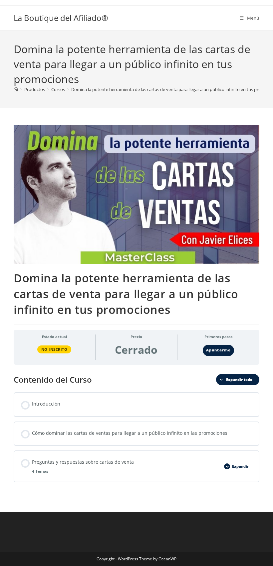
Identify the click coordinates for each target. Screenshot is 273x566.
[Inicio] (16, 89)
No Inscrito (54, 349)
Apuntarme (218, 350)
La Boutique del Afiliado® (61, 17)
